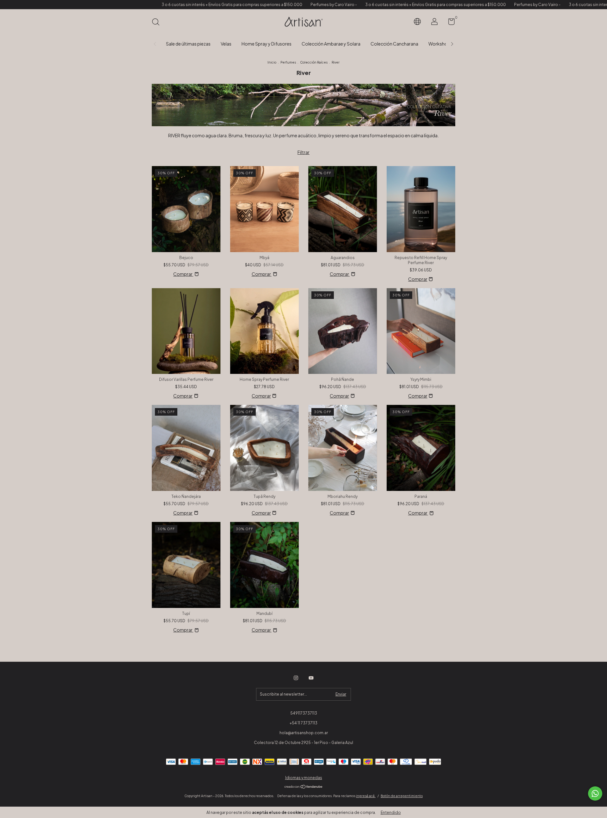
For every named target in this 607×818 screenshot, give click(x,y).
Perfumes (288, 62)
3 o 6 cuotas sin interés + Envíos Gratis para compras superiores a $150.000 (186, 4)
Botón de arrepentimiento (402, 796)
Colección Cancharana (394, 43)
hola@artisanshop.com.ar (303, 732)
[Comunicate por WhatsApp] (595, 793)
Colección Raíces (314, 62)
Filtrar (303, 152)
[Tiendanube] (303, 787)
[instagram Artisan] (295, 677)
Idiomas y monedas (303, 777)
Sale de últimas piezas (188, 43)
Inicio (271, 62)
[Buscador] (158, 22)
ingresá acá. (366, 796)
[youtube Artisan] (311, 677)
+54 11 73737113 (303, 723)
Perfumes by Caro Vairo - (288, 4)
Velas (226, 43)
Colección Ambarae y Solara (331, 43)
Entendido (391, 812)
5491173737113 (303, 713)
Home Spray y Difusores (266, 43)
